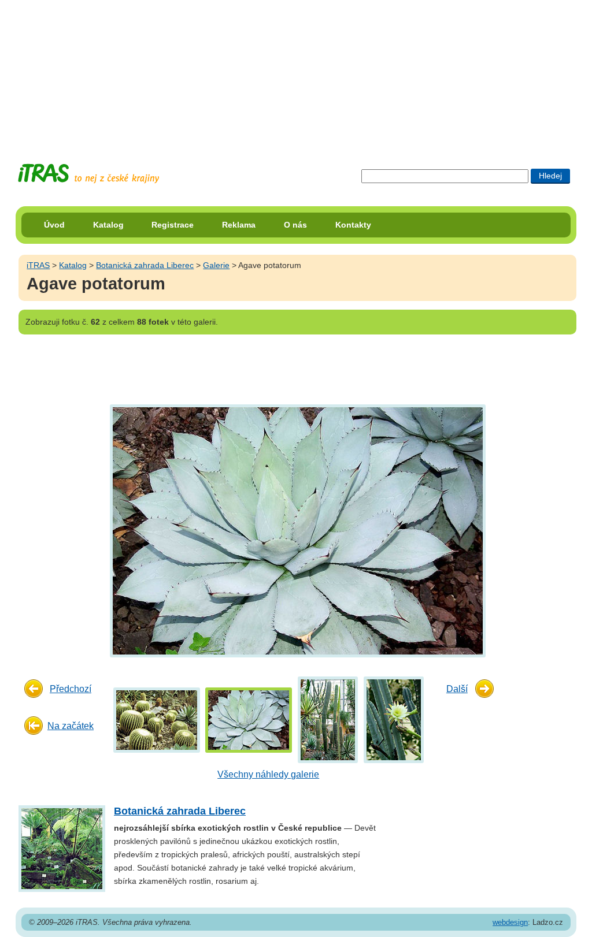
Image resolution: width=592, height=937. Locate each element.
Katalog (108, 224)
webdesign (510, 922)
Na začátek (70, 726)
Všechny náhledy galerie (268, 774)
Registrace (172, 224)
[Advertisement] (296, 72)
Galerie (216, 265)
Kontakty (353, 224)
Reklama (239, 224)
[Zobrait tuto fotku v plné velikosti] (156, 719)
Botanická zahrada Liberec (145, 265)
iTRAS (38, 265)
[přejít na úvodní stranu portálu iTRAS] (88, 173)
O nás (295, 224)
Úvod (54, 224)
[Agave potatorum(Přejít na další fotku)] (296, 530)
